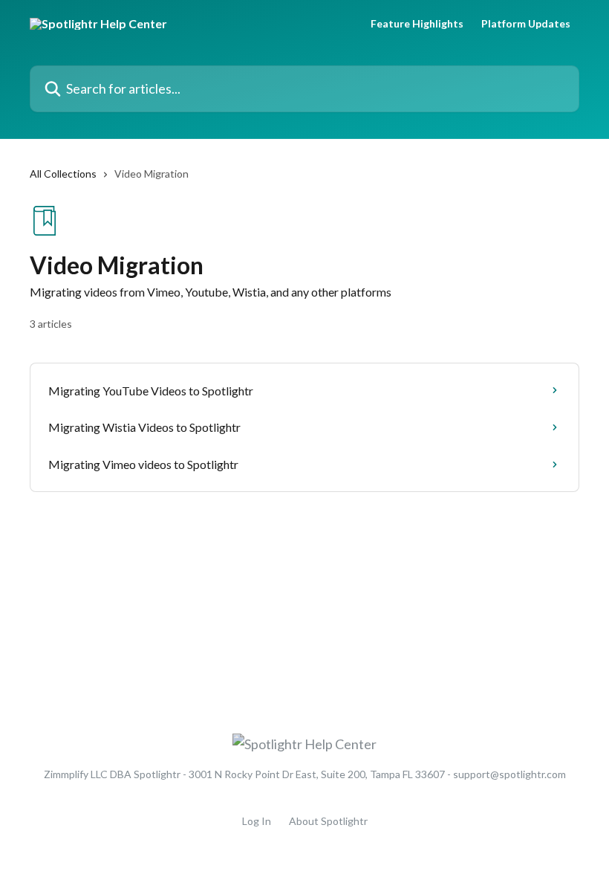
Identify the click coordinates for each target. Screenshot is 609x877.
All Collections (63, 173)
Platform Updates (525, 24)
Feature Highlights (417, 24)
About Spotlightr (328, 821)
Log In (256, 821)
